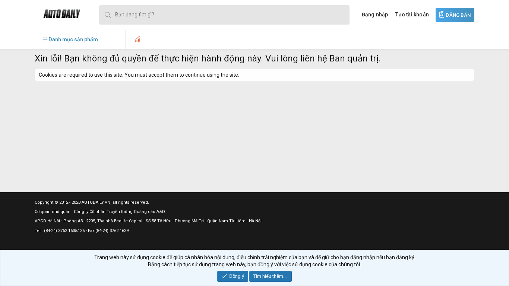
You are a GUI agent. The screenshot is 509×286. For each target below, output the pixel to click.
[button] (70, 39)
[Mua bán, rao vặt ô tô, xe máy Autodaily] (57, 14)
